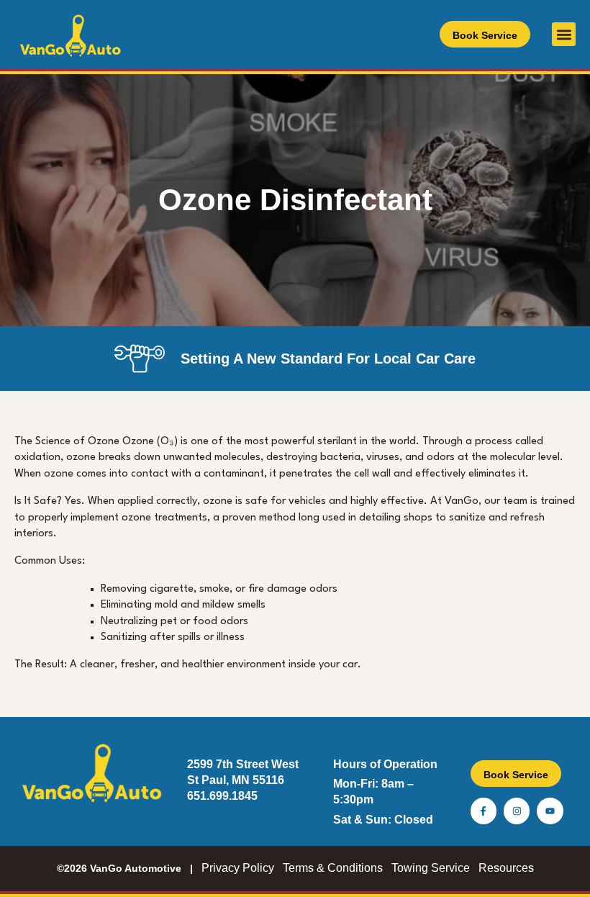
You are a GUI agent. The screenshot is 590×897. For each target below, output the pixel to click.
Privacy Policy (237, 868)
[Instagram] (517, 811)
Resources (506, 868)
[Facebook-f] (483, 811)
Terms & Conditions (333, 868)
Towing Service (430, 868)
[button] (564, 34)
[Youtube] (550, 811)
